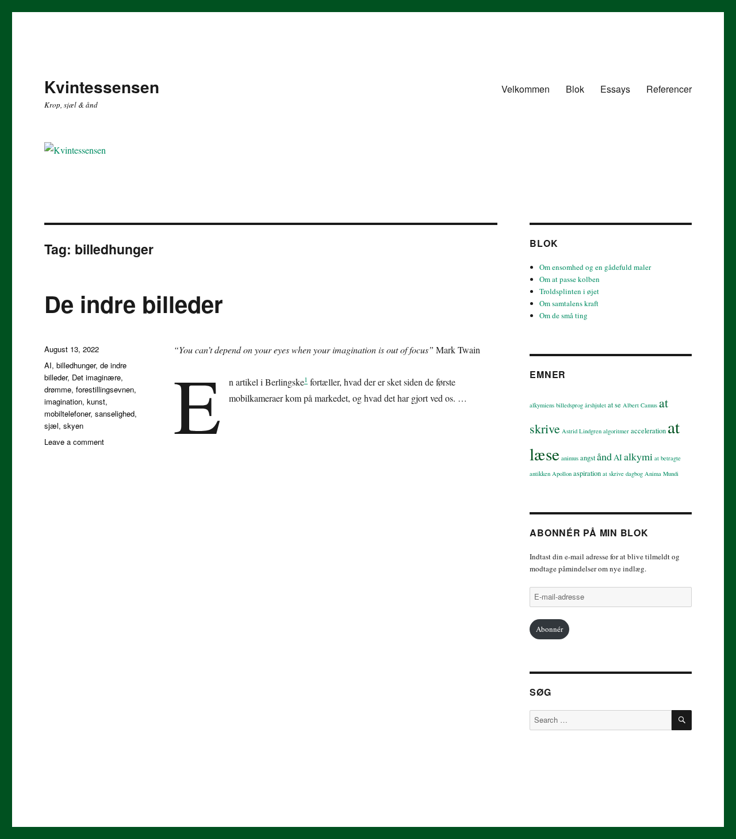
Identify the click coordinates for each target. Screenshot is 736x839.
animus (569, 458)
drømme (57, 389)
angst (587, 458)
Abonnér (549, 629)
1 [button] (306, 379)
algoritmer (616, 431)
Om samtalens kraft (569, 303)
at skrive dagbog (623, 474)
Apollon (562, 474)
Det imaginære (96, 377)
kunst (96, 401)
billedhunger (75, 365)
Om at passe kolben (569, 279)
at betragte (667, 458)
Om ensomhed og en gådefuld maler (595, 267)
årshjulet (595, 405)
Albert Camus (640, 405)
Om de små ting (563, 315)
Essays (615, 89)
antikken (540, 474)
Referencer (669, 89)
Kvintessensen (101, 86)
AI (48, 365)
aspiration (587, 473)
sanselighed (115, 413)
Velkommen (525, 89)
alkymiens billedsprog (556, 405)
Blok (575, 89)
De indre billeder (133, 303)
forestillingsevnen (105, 389)
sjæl (51, 425)
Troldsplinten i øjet (569, 291)
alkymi (638, 456)
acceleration (648, 431)
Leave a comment (74, 441)
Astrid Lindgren (581, 431)
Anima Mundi (661, 474)
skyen (73, 425)
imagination (63, 401)
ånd (604, 456)
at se (614, 405)
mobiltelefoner (67, 413)
